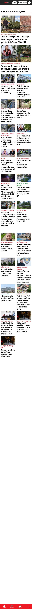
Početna (4, 607)
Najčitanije (20, 607)
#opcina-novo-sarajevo (13, 11)
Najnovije (12, 607)
